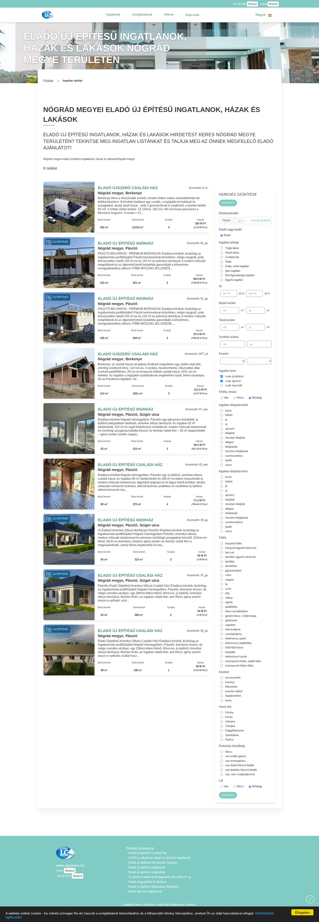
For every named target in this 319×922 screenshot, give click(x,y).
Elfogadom (302, 912)
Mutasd (252, 4)
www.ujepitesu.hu (70, 865)
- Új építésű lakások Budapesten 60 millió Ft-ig (158, 877)
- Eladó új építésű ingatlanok (145, 867)
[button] (113, 14)
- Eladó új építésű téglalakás (145, 872)
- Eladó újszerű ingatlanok (144, 891)
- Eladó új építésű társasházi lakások (151, 862)
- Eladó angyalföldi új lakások (146, 882)
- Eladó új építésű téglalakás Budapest (152, 886)
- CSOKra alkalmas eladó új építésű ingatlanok (158, 858)
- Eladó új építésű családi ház (146, 853)
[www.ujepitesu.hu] (48, 15)
